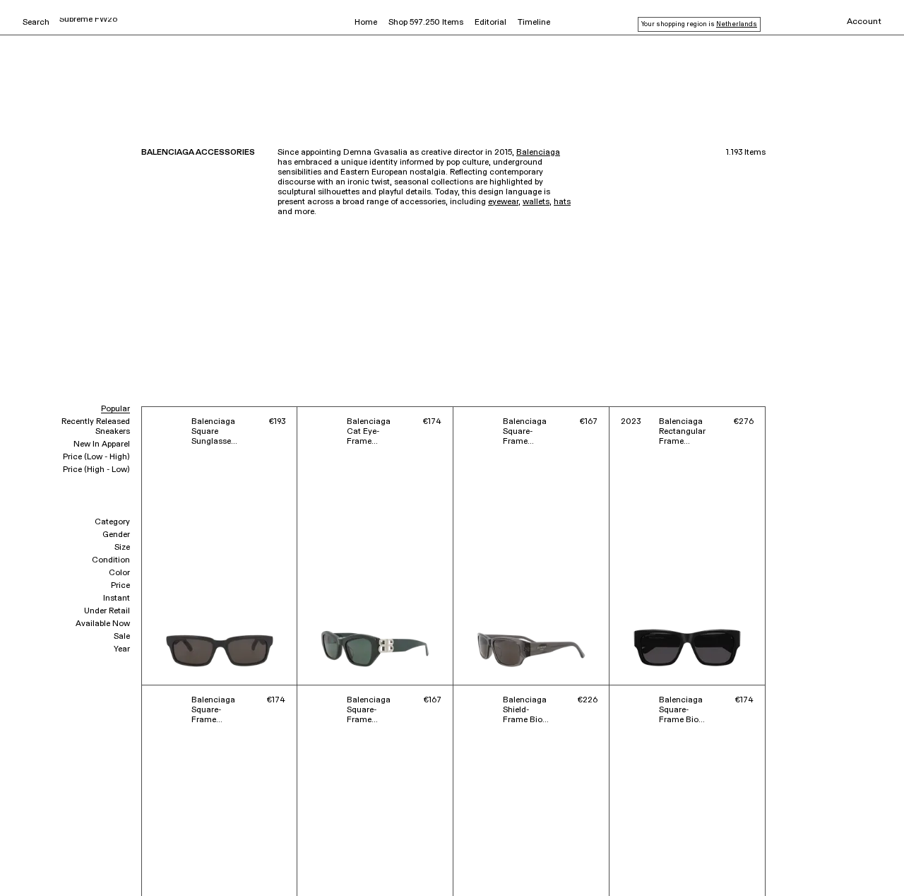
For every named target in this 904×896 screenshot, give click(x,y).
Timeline (534, 22)
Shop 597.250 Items (425, 22)
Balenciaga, (42, 865)
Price (120, 586)
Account (864, 22)
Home (366, 22)
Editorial (490, 22)
